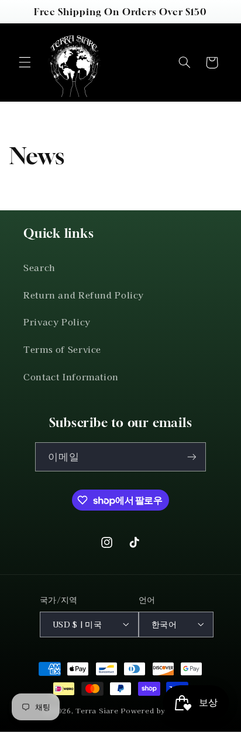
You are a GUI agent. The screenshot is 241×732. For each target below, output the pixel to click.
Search (39, 267)
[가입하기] (191, 456)
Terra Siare (96, 710)
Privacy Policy (57, 321)
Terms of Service (62, 349)
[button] (24, 62)
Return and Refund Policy (83, 295)
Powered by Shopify (158, 710)
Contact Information (71, 376)
